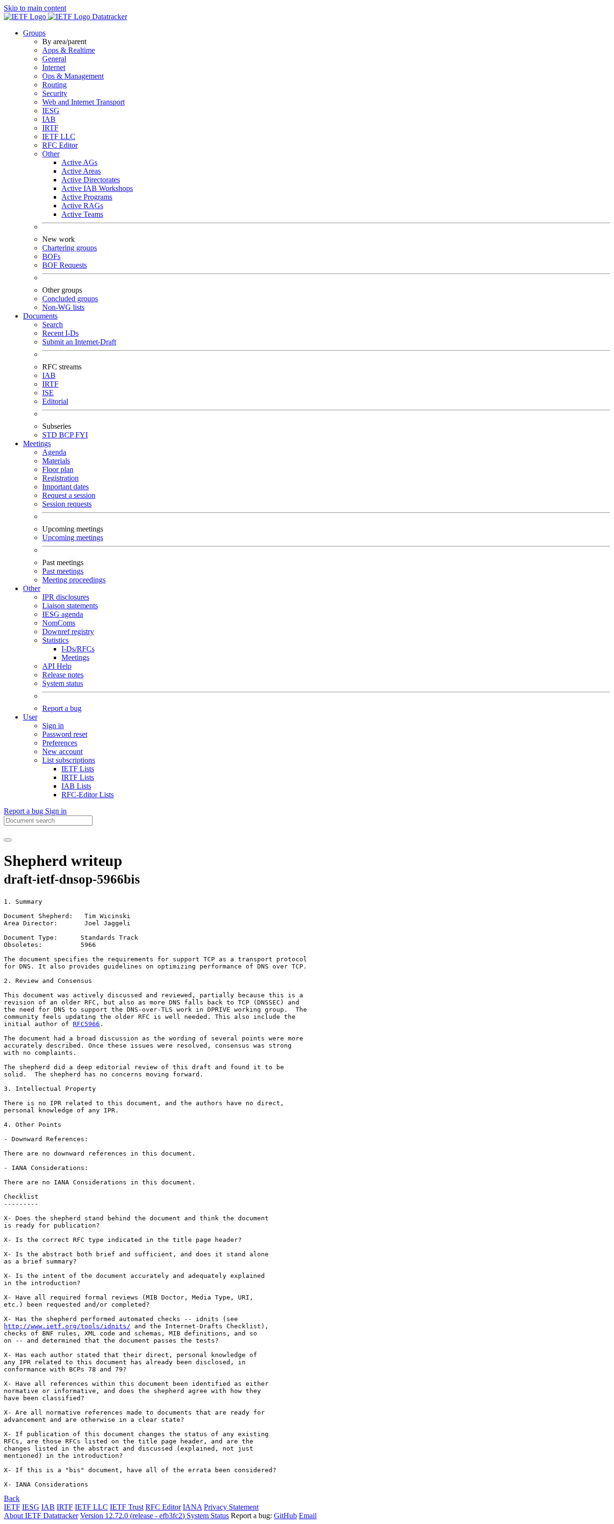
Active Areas (81, 171)
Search (52, 324)
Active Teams (82, 214)
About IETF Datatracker (41, 1516)
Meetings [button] (37, 443)
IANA (192, 1507)
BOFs (51, 256)
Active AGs (79, 162)
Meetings (75, 657)
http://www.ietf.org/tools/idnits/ (67, 1326)
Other (50, 154)
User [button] (30, 717)
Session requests (67, 504)
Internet (53, 67)
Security (54, 93)
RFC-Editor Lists (87, 795)
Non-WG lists (63, 307)
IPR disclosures (65, 597)
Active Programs (86, 197)
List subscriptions (68, 760)
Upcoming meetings (72, 537)
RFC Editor (60, 145)
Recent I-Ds (60, 333)
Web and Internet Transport (83, 102)
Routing (54, 85)
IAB (49, 119)
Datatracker (108, 16)
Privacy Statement (231, 1507)
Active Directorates (90, 180)
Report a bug (62, 708)
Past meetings (62, 571)
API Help (56, 666)
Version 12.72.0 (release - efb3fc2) (133, 1516)
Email (308, 1516)
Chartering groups (69, 248)
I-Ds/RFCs (77, 649)
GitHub (285, 1516)
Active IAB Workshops (97, 188)
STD (50, 435)
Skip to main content (35, 8)
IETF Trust (126, 1507)
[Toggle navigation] (8, 840)
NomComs (58, 623)
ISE (48, 393)
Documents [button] (40, 316)
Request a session (68, 495)
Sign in (53, 725)
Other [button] (31, 588)
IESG (50, 110)
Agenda (54, 452)
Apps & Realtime (68, 50)
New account (62, 751)
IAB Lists (76, 786)
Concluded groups (70, 299)
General (54, 59)
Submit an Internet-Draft (79, 342)
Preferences (59, 743)
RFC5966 (86, 1024)
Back (12, 1498)
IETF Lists (77, 769)
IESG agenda (62, 614)
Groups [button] (34, 33)
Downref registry (68, 631)
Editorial (55, 401)
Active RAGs (82, 205)
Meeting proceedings (74, 580)
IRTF (50, 128)
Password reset (64, 734)
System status (62, 683)
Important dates (65, 487)
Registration (60, 478)
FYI (81, 435)
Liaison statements (70, 606)
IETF (12, 1507)
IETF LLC (58, 136)
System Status (208, 1516)
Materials (56, 461)
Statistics (55, 640)
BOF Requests (64, 265)
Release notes (62, 675)
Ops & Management (73, 76)
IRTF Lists (77, 777)
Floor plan (57, 469)
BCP (67, 435)
